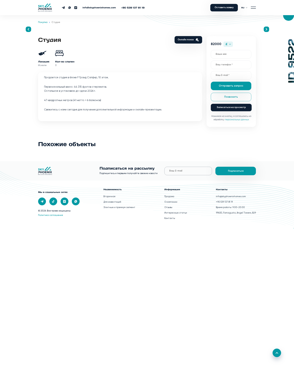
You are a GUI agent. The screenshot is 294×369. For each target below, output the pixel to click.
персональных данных (237, 120)
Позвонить (231, 97)
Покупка (42, 22)
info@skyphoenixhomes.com (99, 7)
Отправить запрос (231, 86)
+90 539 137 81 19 (132, 7)
